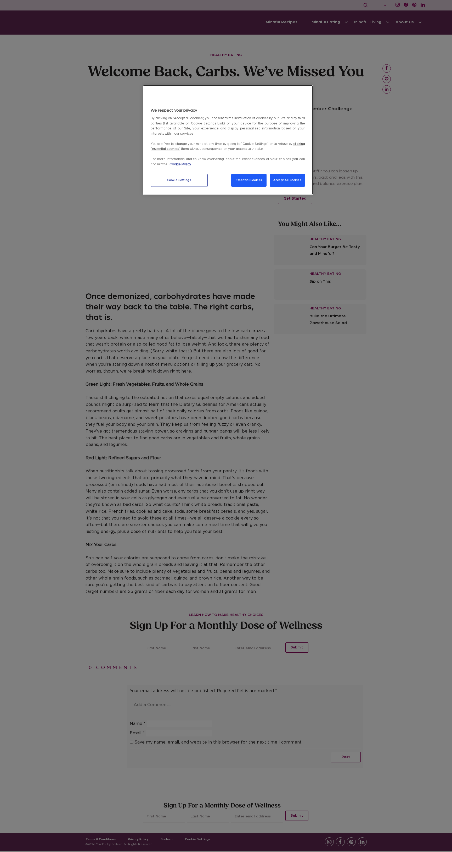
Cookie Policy (180, 164)
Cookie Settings (179, 180)
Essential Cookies (249, 180)
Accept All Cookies (287, 180)
